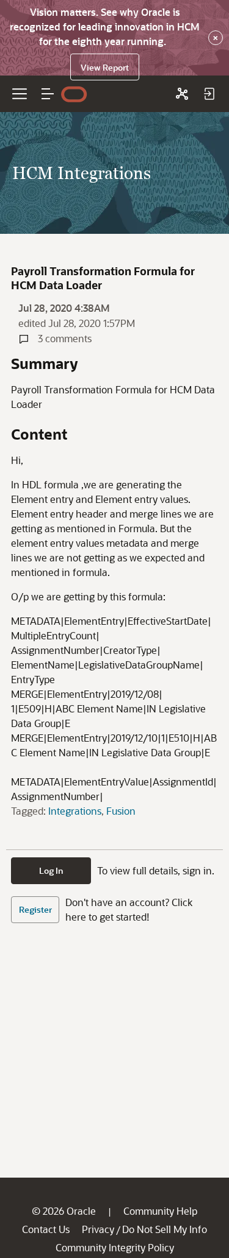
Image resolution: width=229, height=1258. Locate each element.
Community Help (160, 1210)
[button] (47, 93)
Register (35, 909)
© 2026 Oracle (64, 1210)
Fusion (121, 810)
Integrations (74, 810)
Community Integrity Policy (115, 1247)
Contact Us (46, 1229)
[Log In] (208, 94)
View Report (105, 67)
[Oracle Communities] (182, 93)
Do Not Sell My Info (164, 1229)
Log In (51, 870)
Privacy (98, 1229)
